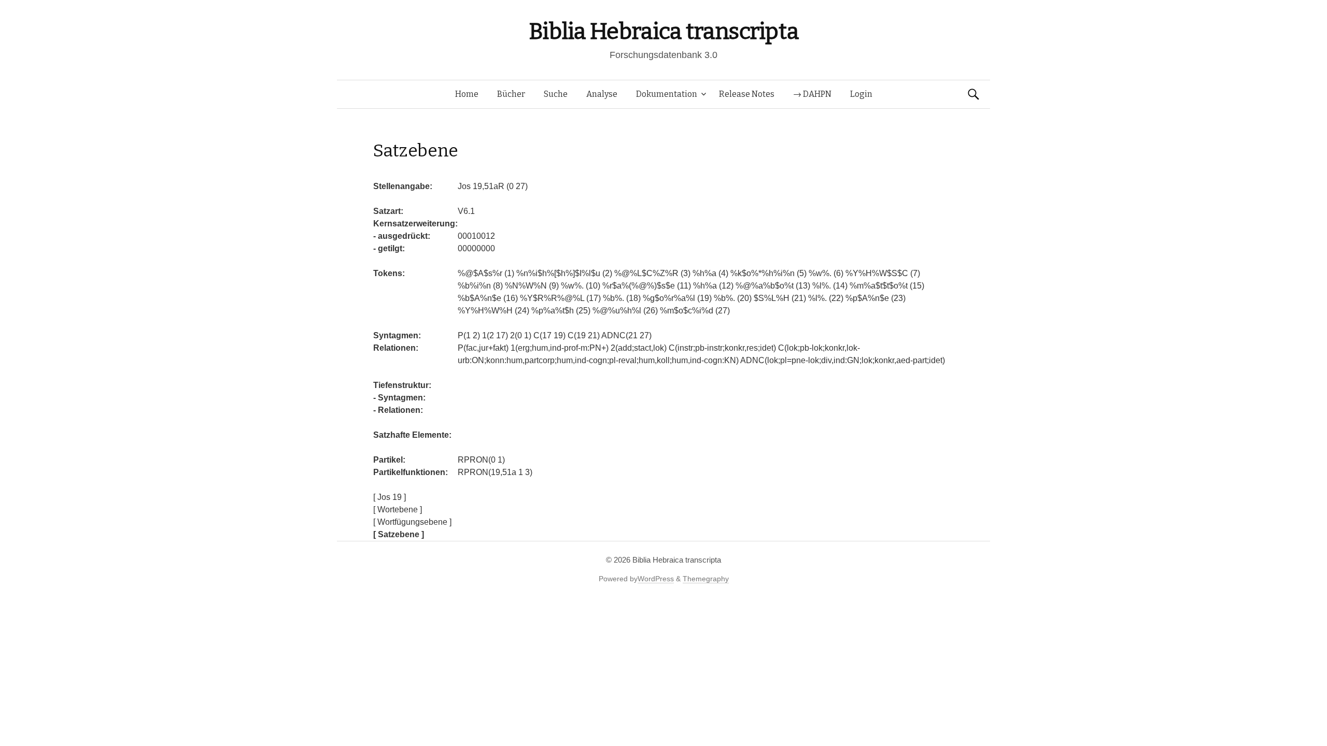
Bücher (511, 94)
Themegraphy (706, 579)
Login (861, 94)
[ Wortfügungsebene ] (412, 522)
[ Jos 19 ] (389, 497)
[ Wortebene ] (397, 509)
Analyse (601, 94)
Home (466, 94)
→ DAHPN (812, 94)
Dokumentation (666, 94)
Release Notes (746, 94)
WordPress (656, 579)
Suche (556, 94)
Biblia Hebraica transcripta (663, 31)
